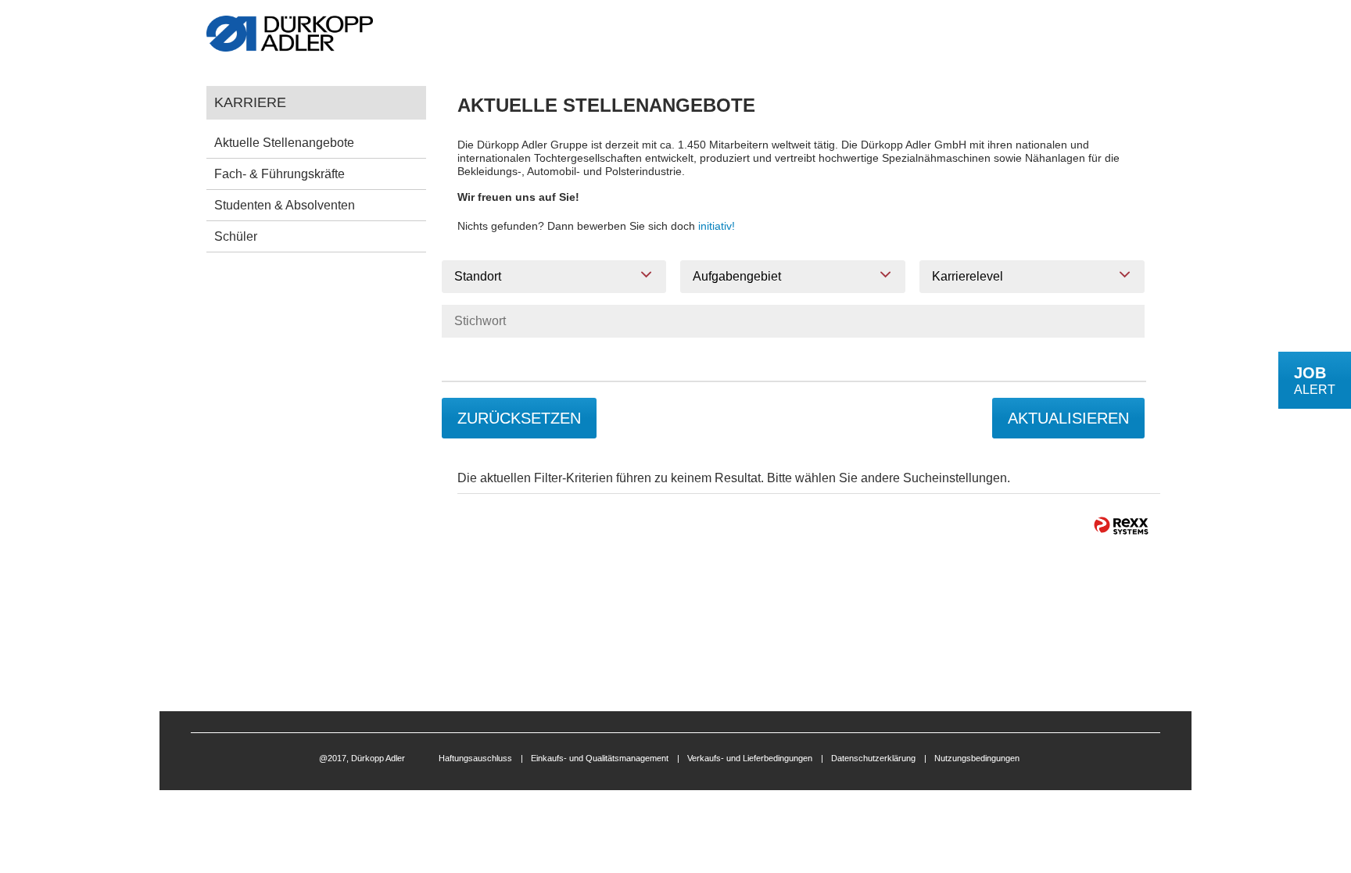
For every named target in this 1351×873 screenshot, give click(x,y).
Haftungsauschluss (475, 758)
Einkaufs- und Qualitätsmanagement (599, 758)
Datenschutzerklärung (873, 758)
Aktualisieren (1068, 418)
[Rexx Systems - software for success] (1121, 525)
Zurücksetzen (519, 418)
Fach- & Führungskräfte (279, 174)
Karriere (250, 102)
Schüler (235, 236)
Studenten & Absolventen (284, 205)
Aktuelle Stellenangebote (284, 142)
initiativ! (716, 226)
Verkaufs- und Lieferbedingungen (749, 758)
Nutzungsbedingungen (977, 758)
